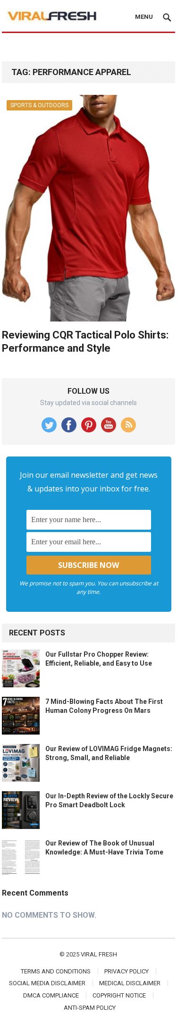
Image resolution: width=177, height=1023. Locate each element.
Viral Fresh (99, 954)
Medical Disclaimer (129, 983)
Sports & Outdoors (39, 105)
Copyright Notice (119, 995)
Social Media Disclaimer (47, 983)
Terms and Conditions (56, 971)
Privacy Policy (126, 971)
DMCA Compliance (51, 995)
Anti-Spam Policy (90, 1007)
